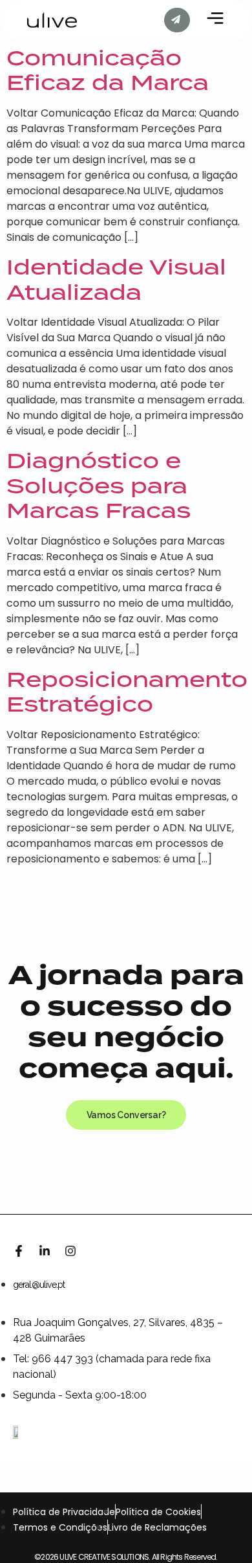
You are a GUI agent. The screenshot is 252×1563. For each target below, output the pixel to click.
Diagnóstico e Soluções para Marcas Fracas (98, 485)
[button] (126, 1115)
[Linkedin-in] (44, 1251)
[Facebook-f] (19, 1251)
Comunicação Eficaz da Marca (107, 70)
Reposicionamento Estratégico (126, 691)
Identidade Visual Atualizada (116, 279)
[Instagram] (70, 1251)
